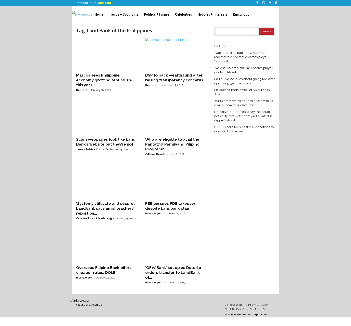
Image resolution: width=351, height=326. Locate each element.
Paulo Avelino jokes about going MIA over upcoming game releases (244, 81)
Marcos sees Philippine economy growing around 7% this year (104, 80)
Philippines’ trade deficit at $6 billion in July (242, 92)
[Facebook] (257, 3)
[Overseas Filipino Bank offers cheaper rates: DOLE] (106, 246)
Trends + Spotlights (123, 14)
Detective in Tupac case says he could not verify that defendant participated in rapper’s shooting (243, 116)
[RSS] (270, 3)
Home (99, 14)
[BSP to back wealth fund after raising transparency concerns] (175, 54)
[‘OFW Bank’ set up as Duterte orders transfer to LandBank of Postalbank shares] (175, 246)
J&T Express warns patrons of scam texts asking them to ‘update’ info (243, 103)
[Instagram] (263, 3)
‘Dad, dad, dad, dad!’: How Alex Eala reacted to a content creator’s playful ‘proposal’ (241, 57)
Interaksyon (153, 213)
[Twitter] (276, 3)
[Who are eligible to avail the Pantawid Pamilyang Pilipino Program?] (175, 118)
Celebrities (183, 14)
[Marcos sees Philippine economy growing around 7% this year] (106, 54)
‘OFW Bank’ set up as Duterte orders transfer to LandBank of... (173, 272)
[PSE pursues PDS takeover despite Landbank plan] (175, 182)
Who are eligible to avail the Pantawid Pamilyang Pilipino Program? (172, 144)
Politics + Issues (156, 14)
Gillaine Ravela (155, 154)
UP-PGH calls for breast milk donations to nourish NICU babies (244, 129)
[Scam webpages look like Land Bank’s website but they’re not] (106, 118)
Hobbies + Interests (212, 14)
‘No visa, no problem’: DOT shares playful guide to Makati (243, 70)
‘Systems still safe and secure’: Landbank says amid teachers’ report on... (105, 208)
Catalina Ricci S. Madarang (94, 218)
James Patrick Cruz (89, 149)
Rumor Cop (241, 14)
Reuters (81, 90)
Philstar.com (102, 2)
